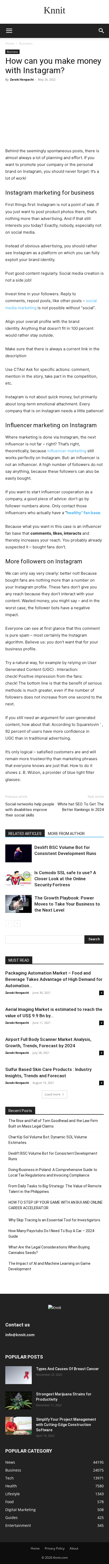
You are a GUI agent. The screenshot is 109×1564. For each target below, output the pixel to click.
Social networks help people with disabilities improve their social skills (29, 810)
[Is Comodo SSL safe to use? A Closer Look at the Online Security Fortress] (18, 879)
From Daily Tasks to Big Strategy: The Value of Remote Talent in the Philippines (55, 1189)
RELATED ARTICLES (25, 834)
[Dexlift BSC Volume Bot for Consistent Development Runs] (18, 853)
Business (26, 43)
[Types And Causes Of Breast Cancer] (18, 1375)
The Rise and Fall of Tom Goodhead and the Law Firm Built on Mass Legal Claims (53, 1123)
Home (9, 43)
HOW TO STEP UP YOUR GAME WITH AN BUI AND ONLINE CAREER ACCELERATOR (55, 1205)
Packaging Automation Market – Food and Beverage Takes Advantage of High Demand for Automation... (53, 979)
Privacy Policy (55, 1548)
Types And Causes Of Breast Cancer (67, 1369)
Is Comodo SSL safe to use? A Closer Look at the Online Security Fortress (65, 878)
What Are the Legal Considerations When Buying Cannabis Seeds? (49, 1250)
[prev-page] (8, 923)
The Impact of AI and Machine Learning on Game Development (49, 1266)
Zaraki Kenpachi (22, 79)
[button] (9, 31)
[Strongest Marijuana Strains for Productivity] (18, 1400)
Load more (53, 1094)
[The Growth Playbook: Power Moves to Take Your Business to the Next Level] (18, 904)
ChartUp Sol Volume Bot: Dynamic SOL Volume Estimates (47, 1140)
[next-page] (17, 923)
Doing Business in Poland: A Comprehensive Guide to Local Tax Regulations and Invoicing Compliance (52, 1172)
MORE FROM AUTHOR (66, 834)
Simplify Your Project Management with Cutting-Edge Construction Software (66, 1424)
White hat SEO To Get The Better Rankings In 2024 (80, 807)
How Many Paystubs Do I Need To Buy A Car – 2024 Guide (51, 1233)
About (74, 1548)
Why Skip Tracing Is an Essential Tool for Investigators (54, 1220)
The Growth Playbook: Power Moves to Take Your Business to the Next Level (67, 904)
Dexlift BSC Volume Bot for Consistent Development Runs (52, 1156)
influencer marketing (66, 450)
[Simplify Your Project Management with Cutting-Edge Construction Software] (18, 1426)
